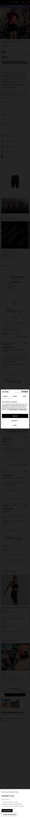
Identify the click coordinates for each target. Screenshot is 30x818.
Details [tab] (15, 396)
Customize (14, 420)
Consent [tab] (5, 396)
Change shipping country (9, 814)
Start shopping (7, 810)
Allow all (15, 416)
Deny (15, 425)
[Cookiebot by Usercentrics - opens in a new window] (21, 392)
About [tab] (24, 396)
